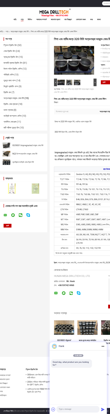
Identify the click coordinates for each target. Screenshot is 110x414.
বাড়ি (15, 19)
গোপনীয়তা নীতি (8, 411)
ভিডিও (30, 19)
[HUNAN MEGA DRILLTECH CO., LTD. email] (7, 215)
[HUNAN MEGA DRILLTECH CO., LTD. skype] (30, 215)
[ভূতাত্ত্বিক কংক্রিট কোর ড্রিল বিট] (6, 162)
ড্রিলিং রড (7, 92)
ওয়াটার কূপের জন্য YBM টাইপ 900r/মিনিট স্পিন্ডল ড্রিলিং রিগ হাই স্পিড (44, 390)
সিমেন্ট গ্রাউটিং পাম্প (11, 86)
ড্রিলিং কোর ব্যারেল (11, 104)
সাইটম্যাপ (3, 395)
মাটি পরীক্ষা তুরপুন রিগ (11, 127)
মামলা (99, 19)
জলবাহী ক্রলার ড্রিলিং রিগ (13, 62)
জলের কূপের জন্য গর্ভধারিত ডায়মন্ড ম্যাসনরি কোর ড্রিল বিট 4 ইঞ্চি (87, 342)
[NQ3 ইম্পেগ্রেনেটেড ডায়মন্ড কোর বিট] (6, 153)
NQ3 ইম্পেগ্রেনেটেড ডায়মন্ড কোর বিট (24, 154)
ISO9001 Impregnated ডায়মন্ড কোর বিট (27, 145)
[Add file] (53, 409)
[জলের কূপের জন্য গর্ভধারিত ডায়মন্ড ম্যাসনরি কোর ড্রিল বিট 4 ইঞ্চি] (87, 327)
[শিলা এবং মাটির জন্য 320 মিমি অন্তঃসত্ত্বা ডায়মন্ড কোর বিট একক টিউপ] (74, 60)
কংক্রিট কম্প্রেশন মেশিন (12, 115)
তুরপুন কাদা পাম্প (10, 80)
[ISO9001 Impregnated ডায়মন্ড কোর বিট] (6, 145)
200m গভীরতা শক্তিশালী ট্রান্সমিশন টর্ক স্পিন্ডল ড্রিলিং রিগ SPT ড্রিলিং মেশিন (45, 383)
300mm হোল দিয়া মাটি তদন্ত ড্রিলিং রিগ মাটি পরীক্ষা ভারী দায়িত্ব (45, 376)
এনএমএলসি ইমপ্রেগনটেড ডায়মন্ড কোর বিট (91, 262)
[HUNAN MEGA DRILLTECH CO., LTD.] (55, 12)
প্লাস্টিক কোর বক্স (10, 121)
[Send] (103, 409)
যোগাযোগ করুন (81, 19)
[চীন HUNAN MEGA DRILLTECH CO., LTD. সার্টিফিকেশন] (12, 188)
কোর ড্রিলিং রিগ (9, 51)
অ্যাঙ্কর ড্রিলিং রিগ (11, 57)
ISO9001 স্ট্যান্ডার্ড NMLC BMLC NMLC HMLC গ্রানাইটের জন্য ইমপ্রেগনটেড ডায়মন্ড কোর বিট (64, 342)
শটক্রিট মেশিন (9, 74)
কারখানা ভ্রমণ (55, 19)
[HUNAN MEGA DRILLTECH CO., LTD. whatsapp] (14, 215)
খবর (91, 19)
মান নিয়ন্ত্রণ (68, 19)
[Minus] (103, 346)
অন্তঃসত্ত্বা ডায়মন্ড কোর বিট (20, 31)
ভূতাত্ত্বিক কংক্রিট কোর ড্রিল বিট (23, 162)
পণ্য (22, 19)
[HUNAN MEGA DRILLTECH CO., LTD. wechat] (22, 215)
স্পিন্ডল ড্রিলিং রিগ (10, 45)
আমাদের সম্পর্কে (41, 19)
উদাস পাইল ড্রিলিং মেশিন (13, 68)
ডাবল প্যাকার (8, 110)
